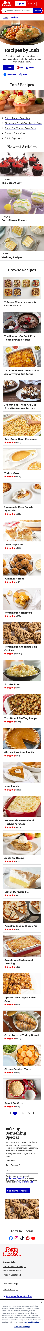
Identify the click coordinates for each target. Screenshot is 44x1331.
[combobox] (19, 10)
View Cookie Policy (31, 1322)
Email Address (13, 1165)
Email (31, 68)
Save (10, 67)
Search (38, 10)
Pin (21, 67)
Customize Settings (22, 1327)
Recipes (14, 17)
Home (5, 17)
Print (25, 74)
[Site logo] (13, 1252)
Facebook (11, 74)
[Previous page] (11, 1113)
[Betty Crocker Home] (7, 4)
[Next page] (33, 1113)
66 (29, 1113)
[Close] (41, 1302)
